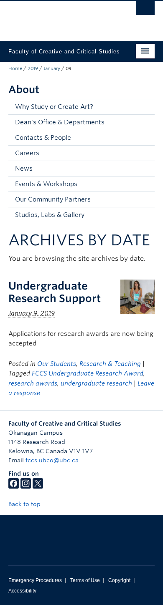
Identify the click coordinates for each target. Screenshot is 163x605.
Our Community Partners (53, 199)
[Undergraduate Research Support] (137, 296)
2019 (33, 68)
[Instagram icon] (25, 486)
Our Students (56, 364)
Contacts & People (43, 137)
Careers (27, 153)
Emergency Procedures (35, 580)
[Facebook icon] (13, 486)
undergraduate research (96, 383)
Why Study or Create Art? (54, 107)
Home (15, 68)
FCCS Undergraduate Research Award (87, 373)
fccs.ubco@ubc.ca (52, 460)
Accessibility (22, 591)
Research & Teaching (110, 364)
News (24, 168)
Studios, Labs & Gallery (49, 215)
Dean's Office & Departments (59, 122)
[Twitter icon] (38, 486)
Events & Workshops (46, 184)
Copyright (119, 580)
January (51, 68)
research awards (32, 383)
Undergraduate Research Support (54, 292)
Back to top (25, 504)
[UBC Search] (145, 10)
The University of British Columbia (59, 17)
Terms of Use (85, 580)
